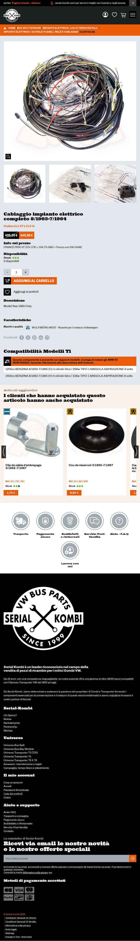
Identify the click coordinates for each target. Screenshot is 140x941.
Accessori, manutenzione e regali (23, 764)
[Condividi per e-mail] (47, 337)
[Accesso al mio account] (105, 14)
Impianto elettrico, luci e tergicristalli (70, 28)
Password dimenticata (16, 789)
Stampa (8, 730)
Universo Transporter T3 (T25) (21, 752)
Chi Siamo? (10, 715)
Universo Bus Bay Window (19, 748)
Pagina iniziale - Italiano (18, 3)
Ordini (7, 797)
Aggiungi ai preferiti (26, 291)
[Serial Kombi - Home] (14, 15)
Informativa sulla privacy (35, 872)
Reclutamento (12, 722)
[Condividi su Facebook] (21, 337)
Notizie (7, 719)
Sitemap (9, 933)
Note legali (11, 929)
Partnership (10, 726)
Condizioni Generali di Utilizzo (20, 918)
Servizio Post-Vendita (16, 827)
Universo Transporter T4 (17, 756)
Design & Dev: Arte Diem (18, 937)
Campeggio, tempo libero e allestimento (26, 767)
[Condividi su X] (28, 337)
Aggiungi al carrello (34, 280)
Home (11, 28)
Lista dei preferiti (13, 793)
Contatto (8, 831)
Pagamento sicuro (14, 819)
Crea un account (13, 782)
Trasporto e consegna (16, 816)
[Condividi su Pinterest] (34, 337)
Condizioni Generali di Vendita (20, 922)
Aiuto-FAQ (10, 812)
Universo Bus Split (14, 745)
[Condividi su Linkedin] (40, 337)
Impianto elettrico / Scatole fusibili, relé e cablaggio (41, 32)
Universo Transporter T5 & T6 (20, 760)
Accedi (7, 786)
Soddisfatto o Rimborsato (18, 823)
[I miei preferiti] (114, 14)
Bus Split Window (29, 28)
